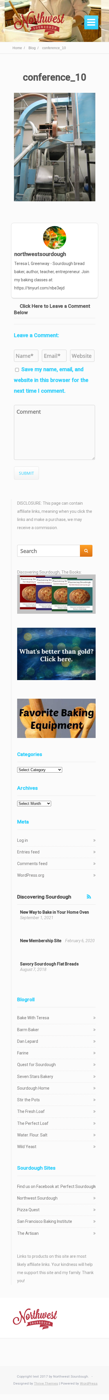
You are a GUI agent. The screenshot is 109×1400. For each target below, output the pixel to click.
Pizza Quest (28, 1209)
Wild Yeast (26, 1146)
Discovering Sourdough (44, 897)
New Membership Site (40, 940)
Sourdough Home (33, 1088)
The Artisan (28, 1233)
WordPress (89, 1383)
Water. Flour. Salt (32, 1135)
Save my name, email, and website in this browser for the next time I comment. (51, 380)
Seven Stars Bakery (35, 1076)
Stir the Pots (28, 1099)
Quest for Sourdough (36, 1064)
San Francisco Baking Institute (44, 1221)
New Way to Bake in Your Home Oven (54, 912)
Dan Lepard (27, 1041)
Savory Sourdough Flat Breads (49, 964)
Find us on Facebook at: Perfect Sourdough (56, 1186)
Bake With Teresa (33, 1017)
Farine (22, 1053)
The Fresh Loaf (31, 1111)
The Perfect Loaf (33, 1123)
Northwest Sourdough (37, 1198)
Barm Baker (28, 1029)
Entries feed (28, 852)
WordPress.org (30, 875)
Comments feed (32, 863)
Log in (22, 840)
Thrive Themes (46, 1383)
